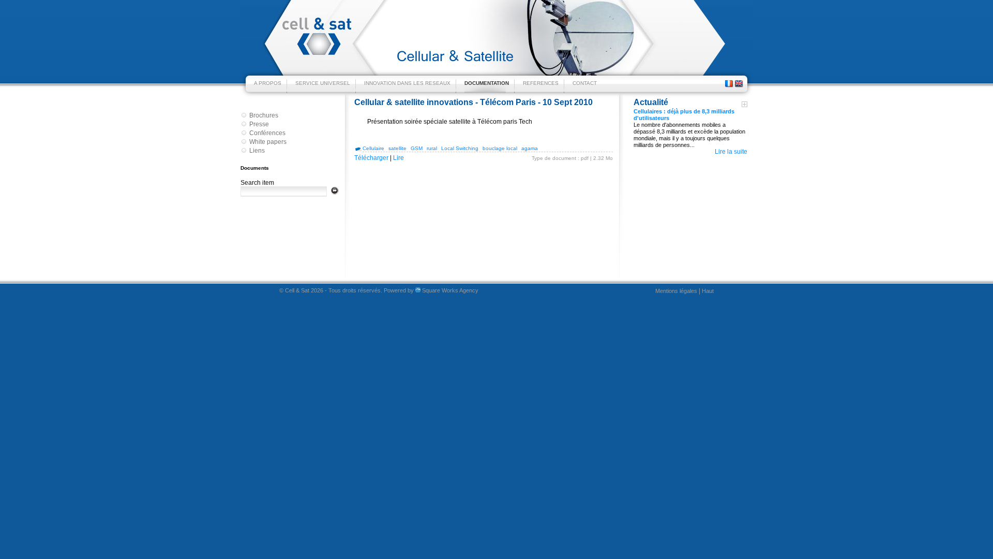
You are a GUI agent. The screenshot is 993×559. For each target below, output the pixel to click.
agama (529, 148)
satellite (397, 148)
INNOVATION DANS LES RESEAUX (407, 83)
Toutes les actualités (744, 104)
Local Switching (459, 148)
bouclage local (500, 148)
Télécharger (371, 157)
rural (432, 148)
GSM (417, 148)
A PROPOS (267, 83)
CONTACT (585, 83)
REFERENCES (541, 83)
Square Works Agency (449, 290)
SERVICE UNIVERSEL (322, 83)
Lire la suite (731, 151)
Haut (708, 291)
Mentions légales (676, 291)
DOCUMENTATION (486, 83)
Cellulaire (373, 148)
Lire (398, 157)
